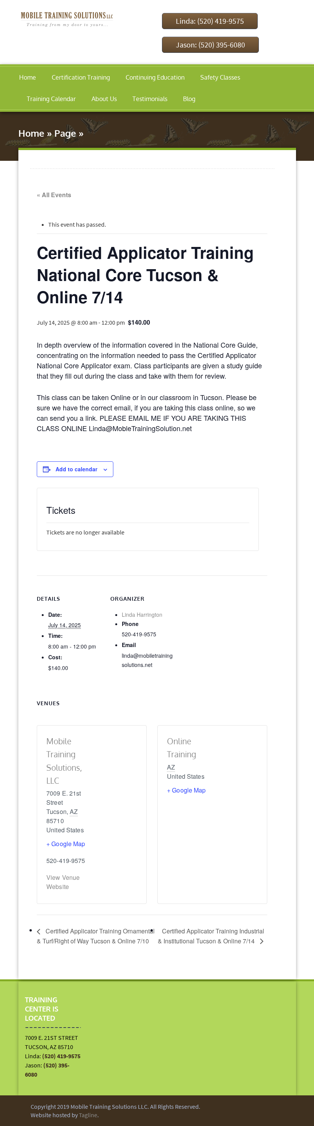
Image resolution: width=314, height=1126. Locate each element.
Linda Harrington (142, 614)
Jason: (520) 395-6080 (210, 44)
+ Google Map (65, 843)
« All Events (54, 194)
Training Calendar (51, 99)
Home (27, 77)
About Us (104, 99)
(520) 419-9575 (61, 1056)
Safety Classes (220, 77)
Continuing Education (155, 77)
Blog (189, 99)
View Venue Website (63, 882)
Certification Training (81, 77)
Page (65, 133)
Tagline (88, 1115)
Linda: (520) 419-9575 (210, 21)
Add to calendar (76, 469)
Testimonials (149, 99)
